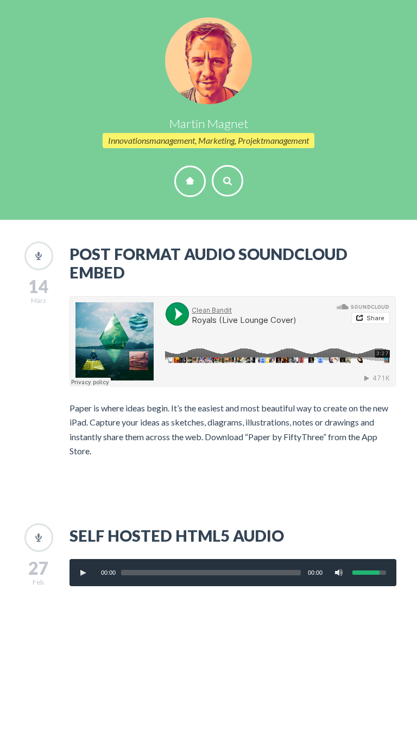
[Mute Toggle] (338, 572)
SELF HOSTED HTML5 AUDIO (177, 535)
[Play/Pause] (83, 572)
